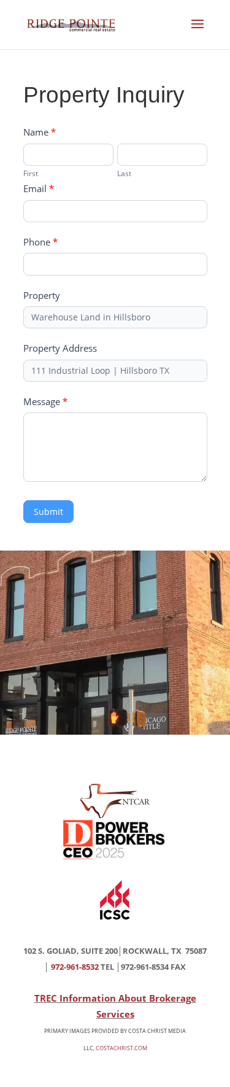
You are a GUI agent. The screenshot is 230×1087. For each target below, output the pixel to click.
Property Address (60, 348)
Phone (40, 242)
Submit (48, 511)
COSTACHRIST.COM (121, 1048)
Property (41, 295)
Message (45, 401)
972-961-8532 (75, 966)
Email (38, 188)
